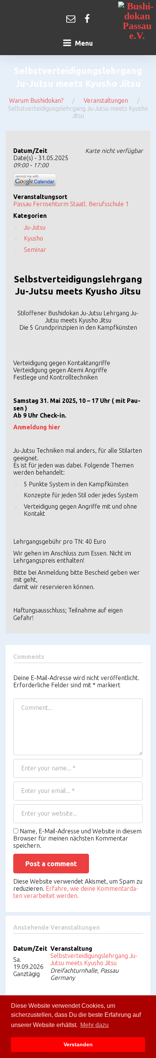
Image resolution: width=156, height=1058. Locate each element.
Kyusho (33, 238)
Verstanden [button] (78, 1044)
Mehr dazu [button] (94, 1025)
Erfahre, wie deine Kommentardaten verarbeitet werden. (75, 892)
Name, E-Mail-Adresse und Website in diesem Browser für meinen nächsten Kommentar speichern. (77, 838)
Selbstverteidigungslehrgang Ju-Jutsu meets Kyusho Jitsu (93, 959)
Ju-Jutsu (34, 227)
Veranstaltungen (106, 100)
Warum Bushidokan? (36, 100)
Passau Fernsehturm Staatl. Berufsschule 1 (71, 203)
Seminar (35, 249)
